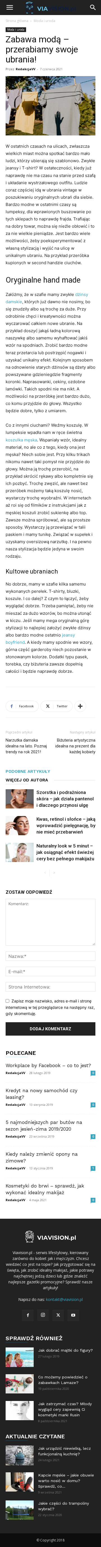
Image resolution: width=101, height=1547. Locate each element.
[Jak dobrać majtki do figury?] (20, 1357)
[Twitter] (58, 1315)
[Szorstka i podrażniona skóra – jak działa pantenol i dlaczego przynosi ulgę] (20, 798)
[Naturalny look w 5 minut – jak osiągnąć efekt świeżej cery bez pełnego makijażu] (20, 852)
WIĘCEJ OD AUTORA (27, 780)
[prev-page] (45, 873)
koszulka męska (21, 440)
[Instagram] (43, 1315)
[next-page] (54, 873)
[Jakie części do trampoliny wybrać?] (20, 1510)
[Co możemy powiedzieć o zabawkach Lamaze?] (20, 1383)
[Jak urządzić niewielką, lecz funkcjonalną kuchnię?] (20, 1455)
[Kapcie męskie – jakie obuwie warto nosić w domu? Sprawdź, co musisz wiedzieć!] (20, 1482)
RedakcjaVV (25, 69)
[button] (10, 7)
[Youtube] (73, 1315)
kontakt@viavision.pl (64, 1299)
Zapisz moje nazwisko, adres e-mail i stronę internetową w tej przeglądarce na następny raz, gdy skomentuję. (50, 1007)
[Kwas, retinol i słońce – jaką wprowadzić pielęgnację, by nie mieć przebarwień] (20, 825)
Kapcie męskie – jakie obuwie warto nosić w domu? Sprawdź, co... (66, 1480)
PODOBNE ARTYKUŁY (28, 771)
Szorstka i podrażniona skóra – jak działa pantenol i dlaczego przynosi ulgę (65, 799)
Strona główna (17, 20)
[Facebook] (27, 1315)
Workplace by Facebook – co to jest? (48, 1065)
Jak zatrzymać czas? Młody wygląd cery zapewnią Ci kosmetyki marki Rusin (65, 1409)
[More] (80, 706)
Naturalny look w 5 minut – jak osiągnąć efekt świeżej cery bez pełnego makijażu (65, 852)
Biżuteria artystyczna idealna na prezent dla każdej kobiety (75, 746)
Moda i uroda (44, 20)
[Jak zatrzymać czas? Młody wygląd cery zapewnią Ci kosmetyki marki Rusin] (20, 1410)
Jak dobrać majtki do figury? (65, 1350)
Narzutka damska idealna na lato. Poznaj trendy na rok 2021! (26, 746)
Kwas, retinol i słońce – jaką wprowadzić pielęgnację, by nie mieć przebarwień (65, 825)
